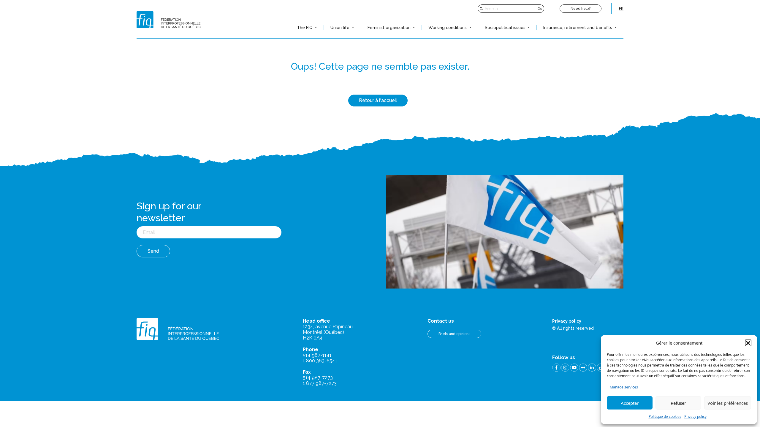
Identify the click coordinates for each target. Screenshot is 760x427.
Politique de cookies (665, 416)
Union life (340, 27)
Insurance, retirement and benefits (578, 27)
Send (153, 251)
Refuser (678, 403)
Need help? (580, 9)
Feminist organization (390, 27)
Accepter (630, 403)
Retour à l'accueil (378, 100)
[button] (748, 343)
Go (540, 9)
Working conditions (448, 27)
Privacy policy (695, 416)
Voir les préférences (727, 403)
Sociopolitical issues (506, 27)
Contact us (441, 321)
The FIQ (305, 27)
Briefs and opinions (454, 334)
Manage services (624, 387)
